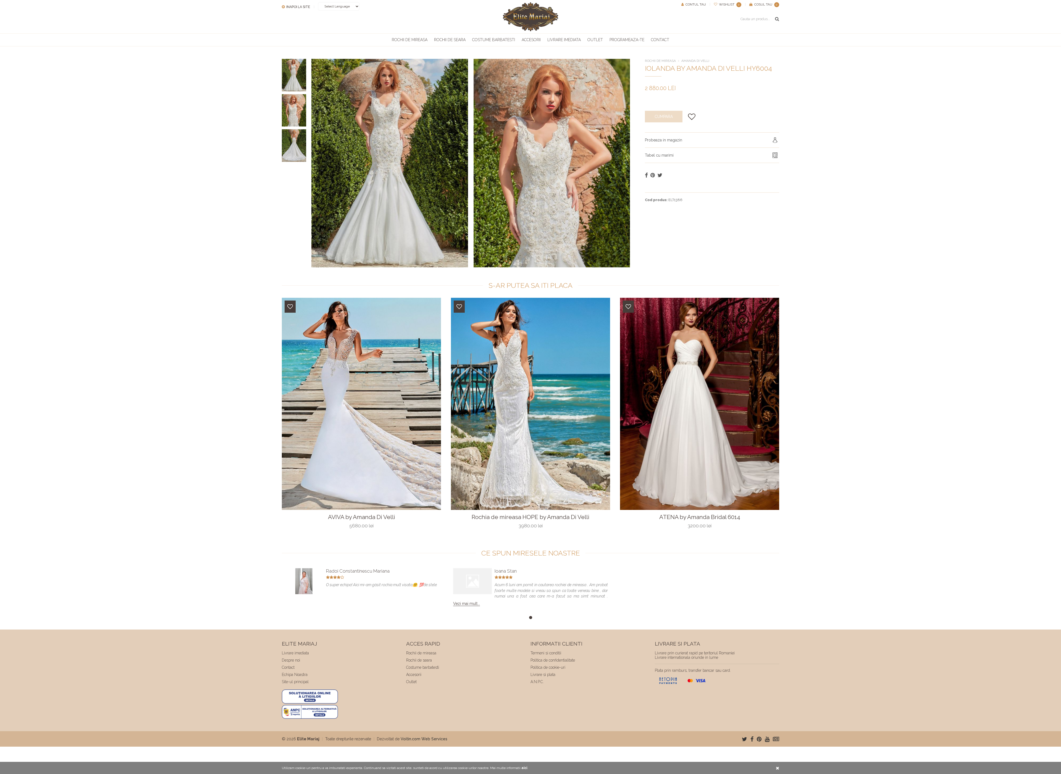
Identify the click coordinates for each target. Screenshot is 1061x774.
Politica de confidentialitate (552, 660)
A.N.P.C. (537, 682)
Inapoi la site (297, 7)
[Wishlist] (290, 307)
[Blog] (776, 739)
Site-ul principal (295, 682)
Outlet (595, 40)
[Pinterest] (759, 739)
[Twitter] (744, 739)
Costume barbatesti (493, 40)
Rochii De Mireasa (660, 61)
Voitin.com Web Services (424, 739)
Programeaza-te (627, 40)
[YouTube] (767, 739)
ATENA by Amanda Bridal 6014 (699, 517)
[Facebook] (751, 739)
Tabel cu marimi (659, 155)
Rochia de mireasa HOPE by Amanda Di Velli (530, 517)
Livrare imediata (564, 40)
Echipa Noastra (295, 674)
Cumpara (664, 116)
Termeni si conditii (545, 653)
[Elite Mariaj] (530, 16)
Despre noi (291, 660)
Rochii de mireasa (409, 40)
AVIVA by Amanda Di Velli (361, 517)
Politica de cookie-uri (547, 667)
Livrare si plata (542, 674)
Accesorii (531, 40)
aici (524, 768)
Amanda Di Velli (695, 61)
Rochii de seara (450, 40)
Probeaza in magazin (663, 140)
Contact (660, 40)
